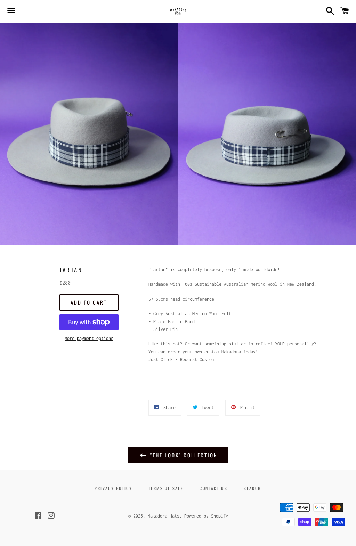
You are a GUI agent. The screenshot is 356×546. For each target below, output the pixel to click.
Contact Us (213, 488)
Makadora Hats (163, 516)
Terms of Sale (165, 488)
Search (252, 488)
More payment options (89, 338)
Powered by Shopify (206, 516)
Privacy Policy (113, 488)
